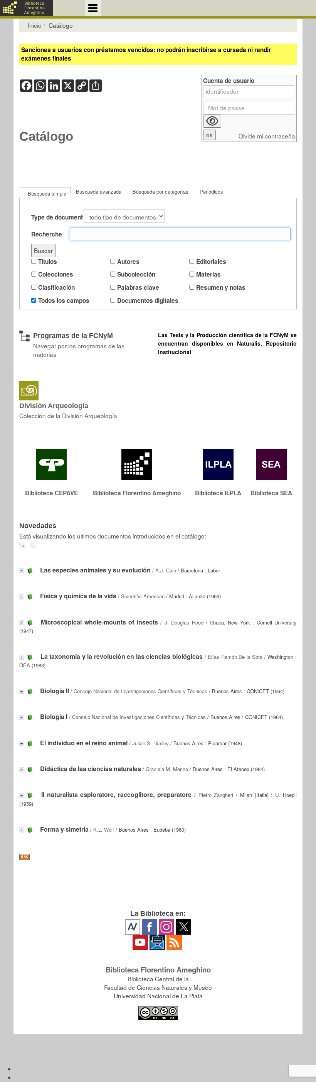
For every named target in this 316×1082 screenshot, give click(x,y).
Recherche (46, 234)
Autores (128, 262)
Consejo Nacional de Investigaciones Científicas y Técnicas (140, 691)
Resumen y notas (220, 288)
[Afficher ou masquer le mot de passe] (212, 121)
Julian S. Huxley (150, 743)
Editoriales (211, 262)
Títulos (47, 262)
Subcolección (136, 274)
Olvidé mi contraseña (267, 136)
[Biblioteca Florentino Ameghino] (26, 8)
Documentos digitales (147, 301)
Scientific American (143, 596)
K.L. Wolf (103, 829)
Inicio (35, 25)
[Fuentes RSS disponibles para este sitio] (158, 857)
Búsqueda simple (47, 193)
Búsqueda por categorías (160, 191)
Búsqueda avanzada (98, 191)
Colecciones (55, 274)
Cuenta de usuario (228, 81)
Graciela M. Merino (167, 769)
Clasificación (56, 288)
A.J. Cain (165, 570)
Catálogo (46, 136)
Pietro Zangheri (216, 794)
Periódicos (211, 191)
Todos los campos (63, 301)
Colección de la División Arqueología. (69, 415)
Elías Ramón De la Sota (235, 656)
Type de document (57, 217)
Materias (208, 274)
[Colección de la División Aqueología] (158, 390)
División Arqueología (53, 406)
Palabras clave (138, 288)
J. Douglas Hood (184, 622)
